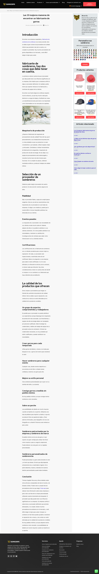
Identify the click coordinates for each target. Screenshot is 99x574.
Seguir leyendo (79, 93)
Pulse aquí (43, 488)
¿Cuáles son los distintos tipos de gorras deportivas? (85, 139)
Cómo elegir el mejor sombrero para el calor (85, 168)
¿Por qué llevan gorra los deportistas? (84, 146)
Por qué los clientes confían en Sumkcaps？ (82, 153)
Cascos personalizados (52, 2)
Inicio (22, 2)
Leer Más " (76, 135)
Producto (39, 2)
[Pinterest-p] (14, 556)
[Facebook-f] (8, 556)
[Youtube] (16, 556)
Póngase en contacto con (74, 2)
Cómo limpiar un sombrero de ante (83, 161)
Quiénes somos (31, 2)
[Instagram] (11, 556)
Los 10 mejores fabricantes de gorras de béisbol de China (84, 131)
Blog (63, 2)
